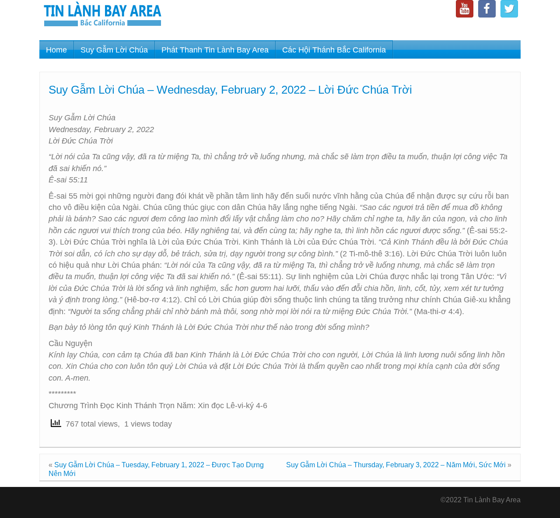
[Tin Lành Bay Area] (102, 15)
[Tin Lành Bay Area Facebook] (487, 9)
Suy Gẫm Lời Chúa (114, 50)
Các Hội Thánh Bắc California (334, 50)
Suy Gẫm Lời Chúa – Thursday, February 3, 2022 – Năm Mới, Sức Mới (396, 465)
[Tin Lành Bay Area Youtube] (464, 9)
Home (56, 50)
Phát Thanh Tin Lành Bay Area (215, 50)
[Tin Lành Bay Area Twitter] (509, 9)
